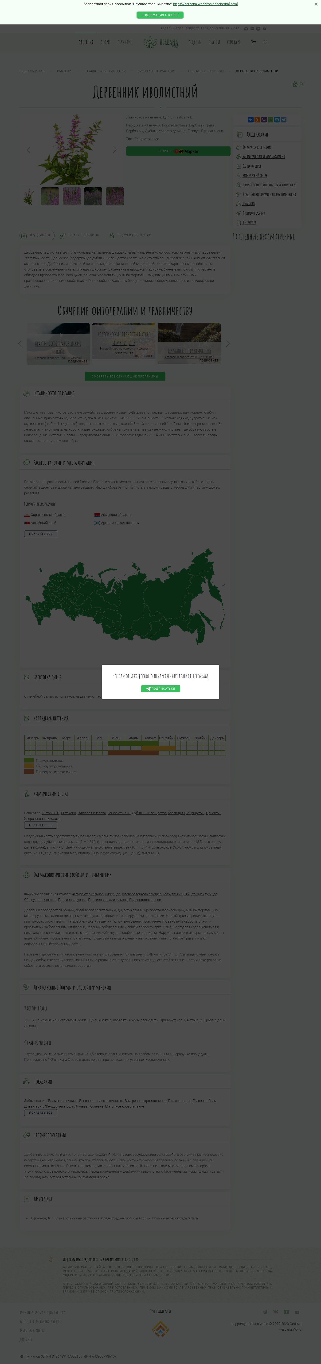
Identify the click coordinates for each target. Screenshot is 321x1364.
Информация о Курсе (160, 15)
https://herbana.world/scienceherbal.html (205, 4)
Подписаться (163, 688)
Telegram (200, 676)
